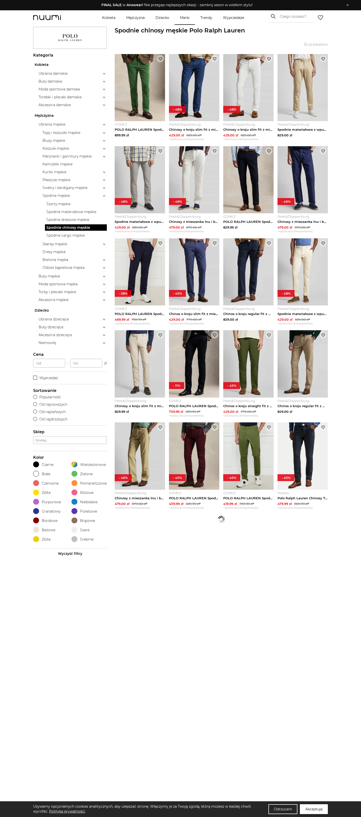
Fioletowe (88, 511)
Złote (46, 539)
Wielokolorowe (93, 464)
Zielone (86, 474)
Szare (84, 530)
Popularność (50, 397)
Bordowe (49, 520)
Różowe (87, 492)
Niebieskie (88, 502)
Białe (46, 474)
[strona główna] (55, 17)
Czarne (48, 464)
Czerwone (50, 483)
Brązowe (87, 520)
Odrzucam (283, 809)
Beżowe (48, 530)
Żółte (46, 492)
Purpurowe (51, 502)
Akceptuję (313, 809)
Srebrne (87, 539)
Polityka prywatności (67, 811)
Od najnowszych (53, 404)
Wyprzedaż (48, 378)
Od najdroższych (53, 419)
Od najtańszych (52, 412)
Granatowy (51, 511)
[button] (177, 5)
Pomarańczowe (93, 483)
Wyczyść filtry (70, 554)
